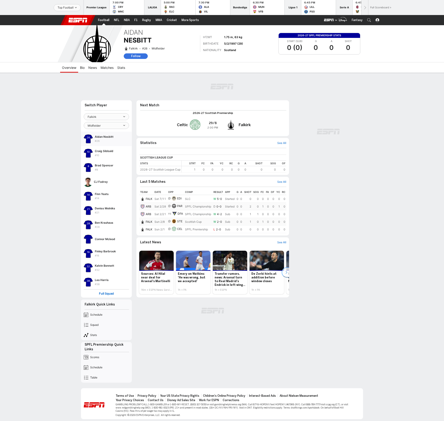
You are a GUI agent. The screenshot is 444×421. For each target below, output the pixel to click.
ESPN (77, 20)
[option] (156, 272)
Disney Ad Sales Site (181, 400)
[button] (369, 20)
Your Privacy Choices (130, 400)
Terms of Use (125, 395)
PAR (179, 206)
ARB (148, 206)
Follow (136, 56)
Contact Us (155, 400)
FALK (149, 199)
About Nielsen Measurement (299, 395)
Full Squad (106, 293)
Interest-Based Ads (262, 395)
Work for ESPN (209, 400)
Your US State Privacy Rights (179, 395)
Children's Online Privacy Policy (224, 395)
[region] (234, 166)
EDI (179, 198)
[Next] (364, 7)
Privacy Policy (147, 395)
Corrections (231, 400)
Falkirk (133, 48)
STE (179, 221)
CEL (179, 229)
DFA (180, 213)
